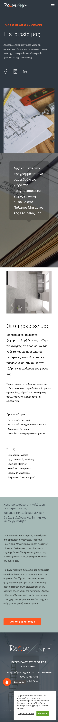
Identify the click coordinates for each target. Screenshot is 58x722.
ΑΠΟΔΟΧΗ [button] (42, 713)
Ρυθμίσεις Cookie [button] (26, 713)
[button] (52, 5)
